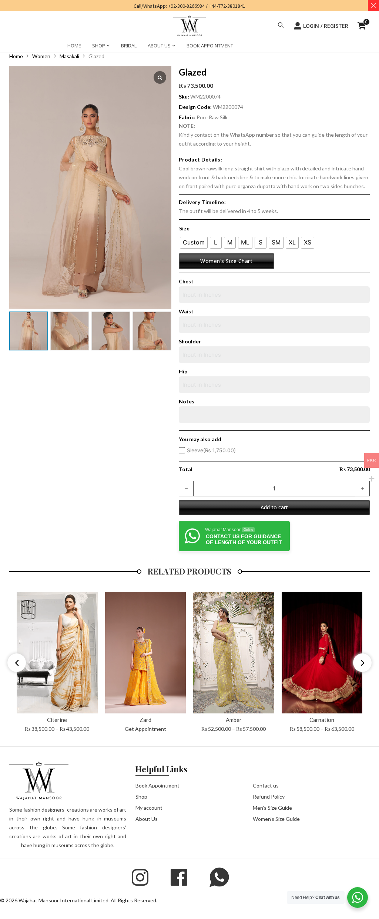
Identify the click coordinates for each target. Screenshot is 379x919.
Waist (186, 309)
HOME (74, 45)
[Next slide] (362, 661)
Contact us (266, 784)
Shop (141, 795)
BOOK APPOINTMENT (210, 45)
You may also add (200, 437)
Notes (186, 399)
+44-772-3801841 (227, 6)
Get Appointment (145, 727)
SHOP (98, 45)
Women (41, 54)
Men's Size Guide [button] (272, 806)
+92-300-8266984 (186, 6)
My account (148, 806)
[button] (281, 26)
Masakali (69, 54)
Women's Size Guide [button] (276, 817)
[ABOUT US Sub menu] (173, 46)
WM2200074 (228, 105)
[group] (57, 661)
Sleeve (211, 448)
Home (16, 54)
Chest (186, 279)
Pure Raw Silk (212, 115)
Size (184, 227)
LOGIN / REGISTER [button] (325, 25)
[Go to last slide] (16, 661)
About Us (146, 817)
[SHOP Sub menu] (108, 46)
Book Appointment (157, 784)
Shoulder (190, 339)
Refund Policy (269, 795)
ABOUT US (159, 45)
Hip (183, 369)
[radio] (193, 240)
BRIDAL (129, 45)
